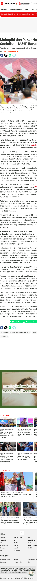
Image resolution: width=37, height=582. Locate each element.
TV (1, 550)
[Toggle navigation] (2, 3)
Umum (12, 35)
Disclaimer (3, 562)
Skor (29, 537)
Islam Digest (31, 540)
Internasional (26, 14)
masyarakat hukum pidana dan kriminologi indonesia (15, 332)
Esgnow (2, 548)
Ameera (2, 537)
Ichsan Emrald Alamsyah (10, 51)
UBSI (33, 14)
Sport (18, 14)
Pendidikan (11, 14)
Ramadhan (17, 550)
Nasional (4, 14)
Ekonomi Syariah (16, 9)
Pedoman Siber (32, 559)
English (30, 548)
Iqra (15, 540)
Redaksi (16, 559)
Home (1, 35)
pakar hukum (4, 336)
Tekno (16, 545)
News (6, 35)
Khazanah (3, 540)
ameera (4, 9)
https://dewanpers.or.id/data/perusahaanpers (15, 572)
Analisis (16, 542)
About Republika (5, 559)
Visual (16, 548)
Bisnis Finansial (32, 545)
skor (26, 9)
